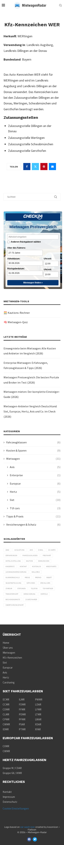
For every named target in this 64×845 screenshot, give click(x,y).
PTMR (22, 729)
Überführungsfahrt (15, 605)
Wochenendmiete (13, 599)
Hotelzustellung (13, 561)
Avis (35, 467)
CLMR (6, 714)
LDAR (38, 704)
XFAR (38, 729)
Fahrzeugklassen (33, 442)
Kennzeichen (43, 561)
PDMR (22, 714)
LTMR (38, 714)
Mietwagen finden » (33, 282)
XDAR (38, 724)
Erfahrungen (11, 555)
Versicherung (29, 594)
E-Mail (40, 550)
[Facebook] (29, 839)
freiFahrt (47, 555)
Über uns (8, 647)
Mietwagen (33, 458)
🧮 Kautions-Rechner (17, 312)
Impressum (9, 796)
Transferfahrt (12, 594)
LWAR (38, 719)
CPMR (6, 719)
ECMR (6, 699)
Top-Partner (48, 588)
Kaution (29, 561)
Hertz (35, 491)
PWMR (38, 699)
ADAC (7, 550)
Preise (27, 577)
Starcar (9, 588)
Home (6, 642)
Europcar (35, 483)
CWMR (6, 724)
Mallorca (36, 572)
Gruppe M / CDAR (12, 768)
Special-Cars (45, 583)
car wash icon (27, 827)
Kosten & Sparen (33, 450)
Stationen (21, 588)
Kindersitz (10, 566)
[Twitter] (35, 839)
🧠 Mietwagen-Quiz (16, 322)
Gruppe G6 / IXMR (12, 773)
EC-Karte (51, 550)
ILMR (22, 699)
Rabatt (49, 577)
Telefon (34, 588)
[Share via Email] (52, 166)
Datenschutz (10, 801)
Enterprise (35, 475)
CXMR (6, 746)
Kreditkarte (51, 566)
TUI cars (35, 508)
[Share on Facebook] (26, 166)
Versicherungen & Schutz (33, 524)
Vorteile (44, 594)
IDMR (6, 729)
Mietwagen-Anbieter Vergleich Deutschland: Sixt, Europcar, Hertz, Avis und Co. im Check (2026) (30, 411)
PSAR (22, 724)
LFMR (38, 709)
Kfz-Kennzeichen (12, 657)
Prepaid (38, 577)
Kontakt (23, 566)
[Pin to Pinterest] (43, 166)
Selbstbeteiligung (13, 583)
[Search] (60, 5)
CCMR (6, 704)
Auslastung (19, 550)
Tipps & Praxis (33, 516)
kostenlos (36, 566)
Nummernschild (13, 577)
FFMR (22, 709)
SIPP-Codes (30, 583)
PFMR (22, 719)
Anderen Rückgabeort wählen (26, 242)
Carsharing (9, 682)
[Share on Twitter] (35, 166)
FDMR (22, 704)
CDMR (6, 709)
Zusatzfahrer (31, 599)
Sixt (35, 500)
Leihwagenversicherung (16, 572)
